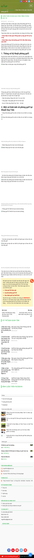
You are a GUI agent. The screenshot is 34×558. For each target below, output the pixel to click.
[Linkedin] (24, 1)
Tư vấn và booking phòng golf (10, 556)
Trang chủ (4, 10)
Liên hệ (4, 496)
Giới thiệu (4, 490)
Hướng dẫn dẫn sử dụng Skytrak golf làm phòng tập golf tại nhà (19, 436)
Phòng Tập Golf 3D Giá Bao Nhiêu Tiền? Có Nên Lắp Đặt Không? (19, 413)
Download (4, 405)
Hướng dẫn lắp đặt (7, 402)
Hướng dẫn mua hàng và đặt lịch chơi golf (11, 505)
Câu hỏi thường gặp (7, 399)
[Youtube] (27, 1)
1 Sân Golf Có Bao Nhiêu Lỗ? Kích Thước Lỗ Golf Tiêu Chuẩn (19, 424)
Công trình (11, 10)
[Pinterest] (32, 1)
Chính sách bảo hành (7, 503)
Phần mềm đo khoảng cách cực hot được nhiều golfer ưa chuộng (18, 430)
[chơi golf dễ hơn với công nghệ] (4, 5)
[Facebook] (21, 1)
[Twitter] (29, 1)
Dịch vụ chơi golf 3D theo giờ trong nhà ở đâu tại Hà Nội (19, 419)
